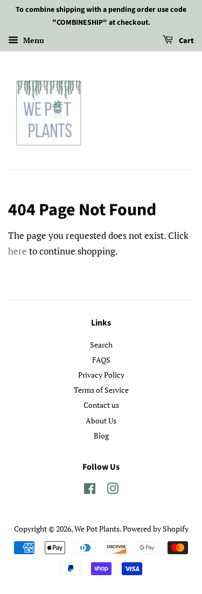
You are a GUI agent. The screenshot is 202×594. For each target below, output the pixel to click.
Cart (185, 41)
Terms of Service (101, 390)
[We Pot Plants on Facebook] (89, 490)
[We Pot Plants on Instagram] (113, 490)
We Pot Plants (97, 529)
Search (101, 345)
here (17, 251)
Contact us (101, 405)
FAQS (101, 360)
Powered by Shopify (156, 529)
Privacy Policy (101, 375)
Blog (101, 435)
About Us (101, 420)
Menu (32, 40)
